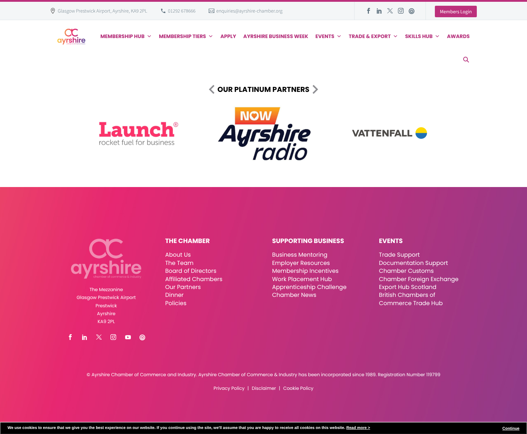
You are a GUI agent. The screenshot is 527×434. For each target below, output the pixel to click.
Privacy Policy (229, 389)
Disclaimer (264, 389)
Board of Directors (191, 271)
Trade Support (399, 255)
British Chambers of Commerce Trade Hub (411, 299)
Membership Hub (122, 36)
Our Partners (183, 287)
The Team (179, 263)
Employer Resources (301, 263)
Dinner (174, 295)
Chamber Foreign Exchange (419, 279)
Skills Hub (419, 36)
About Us (178, 255)
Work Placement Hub (302, 279)
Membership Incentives (305, 271)
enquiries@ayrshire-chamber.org (249, 11)
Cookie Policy (298, 389)
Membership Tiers (182, 36)
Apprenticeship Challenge (309, 287)
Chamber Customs (406, 271)
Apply (228, 36)
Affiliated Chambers (194, 279)
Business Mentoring (299, 255)
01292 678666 (182, 11)
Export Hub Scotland (407, 287)
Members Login (456, 11)
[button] (466, 59)
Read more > (358, 428)
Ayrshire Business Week (275, 36)
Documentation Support (413, 263)
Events (324, 36)
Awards (458, 36)
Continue (510, 428)
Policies (175, 303)
